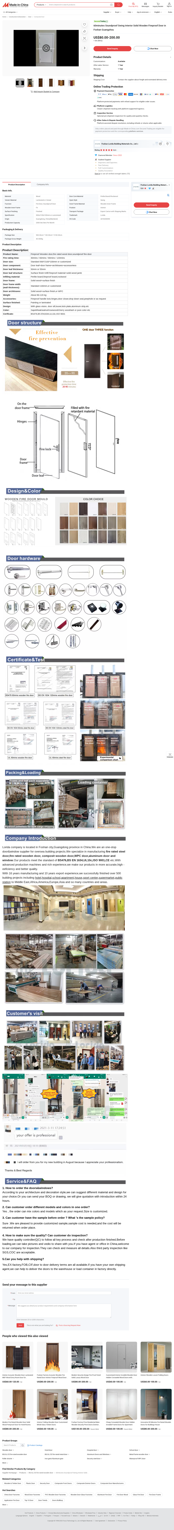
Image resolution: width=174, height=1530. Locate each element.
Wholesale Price (90, 1513)
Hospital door (92, 1450)
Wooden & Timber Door (12, 1483)
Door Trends (42, 1500)
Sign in (169, 6)
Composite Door (39, 17)
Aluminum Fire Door (104, 1494)
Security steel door (93, 1458)
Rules (170, 12)
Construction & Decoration (17, 17)
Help (129, 12)
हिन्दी (119, 1516)
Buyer (117, 12)
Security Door (45, 1483)
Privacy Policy (122, 1521)
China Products (41, 1513)
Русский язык (65, 1516)
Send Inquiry (112, 48)
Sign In (97, 173)
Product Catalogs (35, 1445)
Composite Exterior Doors (86, 1483)
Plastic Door (30, 1483)
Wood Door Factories (32, 1494)
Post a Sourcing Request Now (68, 1325)
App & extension (143, 12)
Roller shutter (7, 1458)
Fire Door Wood (122, 1494)
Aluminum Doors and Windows (98, 1454)
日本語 (113, 1516)
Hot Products (29, 1513)
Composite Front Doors (63, 1483)
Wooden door (7, 1450)
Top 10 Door (29, 1500)
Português (47, 1516)
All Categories (11, 12)
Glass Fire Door (138, 1494)
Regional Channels (115, 1513)
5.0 (142, 188)
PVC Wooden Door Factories (55, 1494)
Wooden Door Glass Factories (81, 1494)
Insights (146, 1513)
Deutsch (82, 1516)
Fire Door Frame (155, 1494)
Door (29, 17)
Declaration (111, 1521)
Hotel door (48, 1450)
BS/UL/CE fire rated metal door (56, 1454)
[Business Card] (168, 195)
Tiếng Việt (141, 1516)
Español (39, 1516)
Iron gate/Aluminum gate (54, 1458)
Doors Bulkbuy (57, 1500)
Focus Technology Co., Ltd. (71, 1521)
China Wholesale (77, 1513)
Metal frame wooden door (138, 1454)
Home (4, 17)
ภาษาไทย (126, 1516)
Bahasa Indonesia (152, 1516)
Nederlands (91, 1516)
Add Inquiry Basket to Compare (46, 91)
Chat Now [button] (154, 48)
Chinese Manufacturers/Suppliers (58, 1513)
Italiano (75, 1516)
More (4, 1504)
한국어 (106, 1516)
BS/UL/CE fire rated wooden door (14, 1454)
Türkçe (133, 1516)
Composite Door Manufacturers (112, 1483)
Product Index (127, 1513)
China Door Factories (12, 1494)
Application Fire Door (12, 1500)
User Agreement (100, 1521)
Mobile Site (138, 1513)
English (31, 1516)
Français (56, 1516)
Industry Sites (102, 1513)
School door (133, 1450)
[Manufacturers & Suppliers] (15, 4)
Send (20, 1325)
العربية (100, 1516)
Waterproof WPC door (137, 1458)
